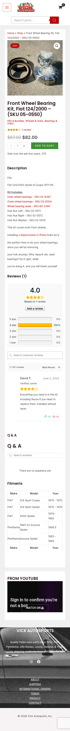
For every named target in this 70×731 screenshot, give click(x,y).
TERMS (35, 693)
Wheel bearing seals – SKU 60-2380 (28, 206)
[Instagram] (31, 661)
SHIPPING (35, 684)
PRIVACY (35, 698)
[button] (57, 46)
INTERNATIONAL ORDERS (35, 688)
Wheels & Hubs (34, 120)
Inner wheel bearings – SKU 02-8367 (29, 196)
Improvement (28, 234)
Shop (20, 33)
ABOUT (35, 679)
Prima (42, 234)
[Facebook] (38, 661)
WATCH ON (33, 608)
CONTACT (35, 702)
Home (10, 33)
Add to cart (44, 145)
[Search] (54, 20)
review (26, 129)
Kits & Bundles (15, 120)
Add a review (35, 308)
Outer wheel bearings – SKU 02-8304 (29, 201)
